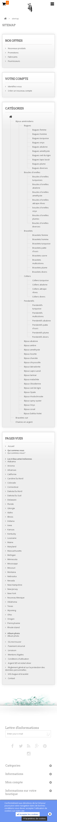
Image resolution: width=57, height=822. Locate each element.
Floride (10, 504)
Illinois (10, 516)
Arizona (11, 465)
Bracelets (28, 230)
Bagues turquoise (40, 138)
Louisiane (11, 538)
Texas (10, 606)
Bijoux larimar (30, 375)
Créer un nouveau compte (19, 90)
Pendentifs (29, 300)
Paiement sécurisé (16, 646)
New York (11, 593)
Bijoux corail (29, 409)
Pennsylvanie (13, 623)
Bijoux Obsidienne (32, 383)
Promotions (13, 52)
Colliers (27, 276)
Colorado (11, 482)
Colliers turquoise (40, 280)
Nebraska (12, 576)
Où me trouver (14, 641)
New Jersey (12, 589)
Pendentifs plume (40, 332)
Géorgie (11, 508)
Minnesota (12, 559)
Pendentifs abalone (41, 320)
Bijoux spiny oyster (32, 400)
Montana (11, 572)
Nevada (11, 580)
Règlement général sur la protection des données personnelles (25, 668)
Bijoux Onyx (29, 405)
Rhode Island (13, 627)
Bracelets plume (39, 267)
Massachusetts (14, 550)
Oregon (10, 618)
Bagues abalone (40, 146)
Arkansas (11, 470)
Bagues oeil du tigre (41, 155)
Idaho (10, 512)
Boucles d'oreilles (32, 172)
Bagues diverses (40, 168)
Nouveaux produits (16, 48)
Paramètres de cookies (35, 818)
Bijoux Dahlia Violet (32, 413)
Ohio (9, 614)
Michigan (11, 555)
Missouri (11, 567)
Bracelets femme (40, 235)
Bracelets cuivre (39, 255)
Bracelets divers (39, 271)
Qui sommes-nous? (16, 453)
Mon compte (14, 782)
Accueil (10, 446)
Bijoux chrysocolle (32, 362)
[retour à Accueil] (5, 19)
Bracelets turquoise (41, 243)
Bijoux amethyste (32, 349)
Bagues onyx (38, 142)
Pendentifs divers (40, 336)
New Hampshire (14, 584)
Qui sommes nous (15, 450)
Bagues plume (39, 163)
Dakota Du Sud (14, 495)
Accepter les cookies (28, 814)
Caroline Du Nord (15, 478)
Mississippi (12, 563)
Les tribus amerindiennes (19, 458)
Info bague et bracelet (17, 674)
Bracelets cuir (22, 417)
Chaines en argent (24, 422)
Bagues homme (39, 134)
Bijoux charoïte (31, 358)
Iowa (9, 525)
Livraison (11, 650)
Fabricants (12, 56)
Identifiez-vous (14, 86)
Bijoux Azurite (30, 354)
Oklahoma (12, 601)
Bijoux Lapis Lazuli (32, 371)
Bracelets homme (40, 239)
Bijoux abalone (31, 341)
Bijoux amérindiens (24, 121)
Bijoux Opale (30, 392)
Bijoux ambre (30, 345)
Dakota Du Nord (14, 491)
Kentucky (11, 533)
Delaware (11, 499)
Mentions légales (15, 654)
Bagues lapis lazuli (41, 159)
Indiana (10, 521)
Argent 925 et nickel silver (19, 663)
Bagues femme (39, 129)
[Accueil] (10, 117)
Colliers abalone (39, 284)
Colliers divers (38, 296)
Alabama (11, 461)
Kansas (10, 529)
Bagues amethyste (41, 151)
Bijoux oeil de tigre (32, 388)
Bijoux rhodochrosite (33, 396)
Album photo (13, 633)
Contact (11, 678)
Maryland (11, 546)
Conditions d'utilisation (18, 658)
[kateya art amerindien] (28, 8)
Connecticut (12, 487)
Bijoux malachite (31, 379)
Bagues (27, 125)
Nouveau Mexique (15, 597)
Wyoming (11, 610)
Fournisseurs (13, 61)
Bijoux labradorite (32, 366)
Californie (11, 474)
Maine (10, 542)
